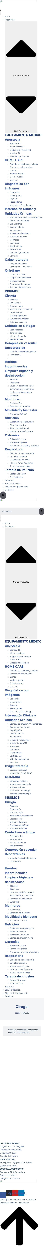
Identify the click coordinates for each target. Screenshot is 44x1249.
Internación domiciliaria (11, 1149)
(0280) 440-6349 (8, 1165)
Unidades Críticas (8, 1153)
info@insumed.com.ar (10, 1178)
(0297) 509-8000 (8, 1175)
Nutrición (12, 418)
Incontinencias (16, 366)
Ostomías (12, 435)
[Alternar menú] (0, 12)
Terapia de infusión (9, 1156)
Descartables (15, 347)
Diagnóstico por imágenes (12, 1146)
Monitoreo (12, 399)
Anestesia (12, 139)
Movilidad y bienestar (21, 410)
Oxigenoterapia (16, 259)
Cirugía (10, 295)
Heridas (11, 362)
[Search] (3, 495)
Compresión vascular (21, 343)
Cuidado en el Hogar (20, 326)
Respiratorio (14, 449)
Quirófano (12, 270)
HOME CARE (14, 160)
